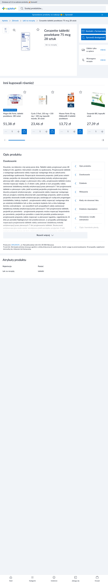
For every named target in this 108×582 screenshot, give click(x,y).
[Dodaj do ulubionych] (38, 29)
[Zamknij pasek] (102, 14)
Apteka (5, 21)
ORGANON (15, 245)
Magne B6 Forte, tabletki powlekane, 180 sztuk (13, 115)
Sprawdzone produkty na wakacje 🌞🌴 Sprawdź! (52, 15)
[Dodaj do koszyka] (24, 131)
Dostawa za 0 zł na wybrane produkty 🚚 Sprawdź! (19, 2)
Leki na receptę (29, 21)
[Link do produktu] (15, 112)
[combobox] (62, 8)
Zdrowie (15, 21)
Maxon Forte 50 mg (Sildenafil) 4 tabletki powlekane (67, 116)
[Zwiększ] (18, 131)
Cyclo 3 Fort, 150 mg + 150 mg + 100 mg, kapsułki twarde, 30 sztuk (42, 116)
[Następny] (103, 140)
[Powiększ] (14, 30)
